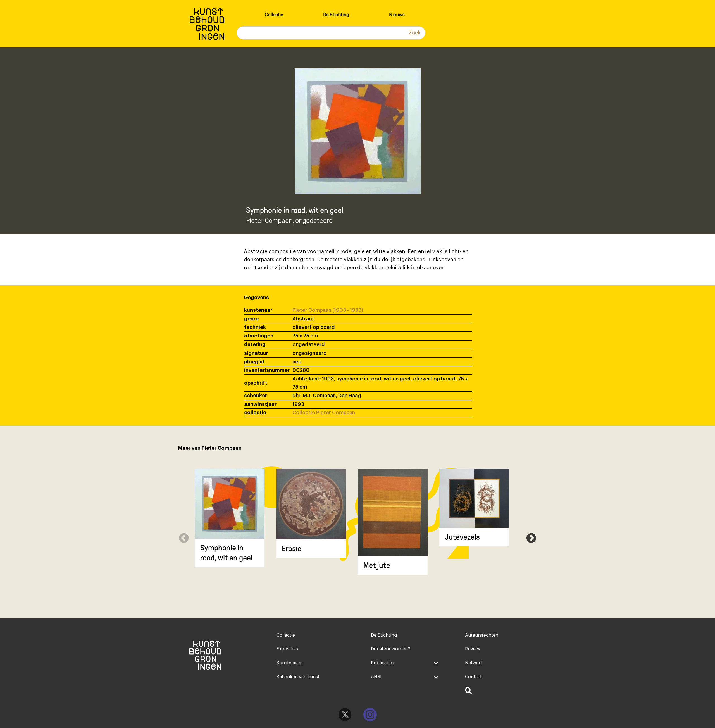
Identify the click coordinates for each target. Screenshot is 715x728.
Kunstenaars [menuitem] (289, 663)
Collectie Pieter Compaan (323, 412)
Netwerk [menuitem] (474, 663)
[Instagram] (370, 715)
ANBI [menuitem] (376, 677)
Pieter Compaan (269, 221)
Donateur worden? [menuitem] (390, 649)
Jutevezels (462, 537)
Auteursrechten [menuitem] (481, 635)
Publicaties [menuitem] (382, 663)
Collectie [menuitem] (274, 15)
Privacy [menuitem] (472, 649)
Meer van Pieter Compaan (210, 448)
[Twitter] (345, 715)
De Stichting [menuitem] (336, 15)
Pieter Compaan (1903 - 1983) (327, 310)
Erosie (291, 548)
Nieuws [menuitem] (397, 15)
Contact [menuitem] (473, 677)
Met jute (376, 565)
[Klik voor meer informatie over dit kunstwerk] (229, 504)
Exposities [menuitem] (287, 649)
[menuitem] (499, 691)
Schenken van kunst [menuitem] (298, 677)
